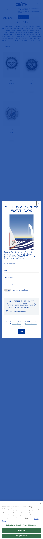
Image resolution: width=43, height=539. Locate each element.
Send (21, 331)
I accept (20, 290)
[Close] (38, 203)
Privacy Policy (16, 324)
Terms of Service (31, 324)
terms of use (23, 290)
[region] (21, 520)
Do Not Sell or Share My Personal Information (21, 525)
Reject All (21, 530)
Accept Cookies (21, 536)
